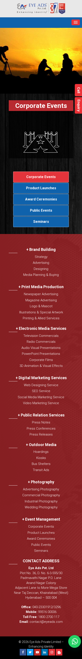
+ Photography (41, 482)
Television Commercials (41, 336)
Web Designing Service (41, 385)
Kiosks (41, 458)
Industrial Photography (41, 501)
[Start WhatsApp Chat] (74, 641)
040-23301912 (42, 607)
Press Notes (41, 422)
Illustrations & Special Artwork (41, 312)
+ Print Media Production (41, 286)
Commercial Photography (41, 495)
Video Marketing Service (41, 403)
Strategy (41, 257)
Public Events (41, 210)
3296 (57, 607)
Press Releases (41, 434)
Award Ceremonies (41, 199)
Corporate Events (41, 177)
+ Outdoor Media (41, 444)
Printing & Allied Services (41, 318)
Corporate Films (41, 360)
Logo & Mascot (41, 306)
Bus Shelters (41, 464)
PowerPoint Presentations (41, 354)
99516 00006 (47, 612)
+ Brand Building (41, 249)
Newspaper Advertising (41, 294)
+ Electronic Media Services (41, 328)
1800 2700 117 (48, 617)
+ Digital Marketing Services (41, 377)
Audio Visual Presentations (41, 348)
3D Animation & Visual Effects (41, 366)
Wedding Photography (41, 507)
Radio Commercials (41, 342)
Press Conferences (41, 428)
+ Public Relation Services (41, 415)
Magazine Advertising (41, 300)
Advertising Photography (41, 489)
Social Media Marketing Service (41, 397)
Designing (41, 269)
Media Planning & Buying (41, 275)
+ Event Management (41, 519)
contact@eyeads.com (46, 622)
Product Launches (41, 188)
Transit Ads (41, 470)
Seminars (41, 222)
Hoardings (41, 452)
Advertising (41, 263)
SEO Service (41, 391)
